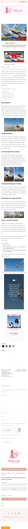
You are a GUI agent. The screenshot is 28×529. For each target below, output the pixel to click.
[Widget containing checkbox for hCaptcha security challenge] (11, 430)
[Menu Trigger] (2, 1)
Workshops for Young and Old (8, 96)
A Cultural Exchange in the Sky (8, 95)
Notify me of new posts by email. (9, 438)
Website (3, 419)
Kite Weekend (5, 91)
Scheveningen (10, 75)
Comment (3, 395)
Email (2, 416)
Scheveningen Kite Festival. (16, 67)
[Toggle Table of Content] (12, 89)
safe (7, 495)
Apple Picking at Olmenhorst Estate (21, 370)
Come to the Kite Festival (7, 97)
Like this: (6, 99)
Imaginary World (6, 92)
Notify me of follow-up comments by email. (12, 435)
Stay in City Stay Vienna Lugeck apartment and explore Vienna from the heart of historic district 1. (7, 373)
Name (3, 412)
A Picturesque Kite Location (8, 93)
